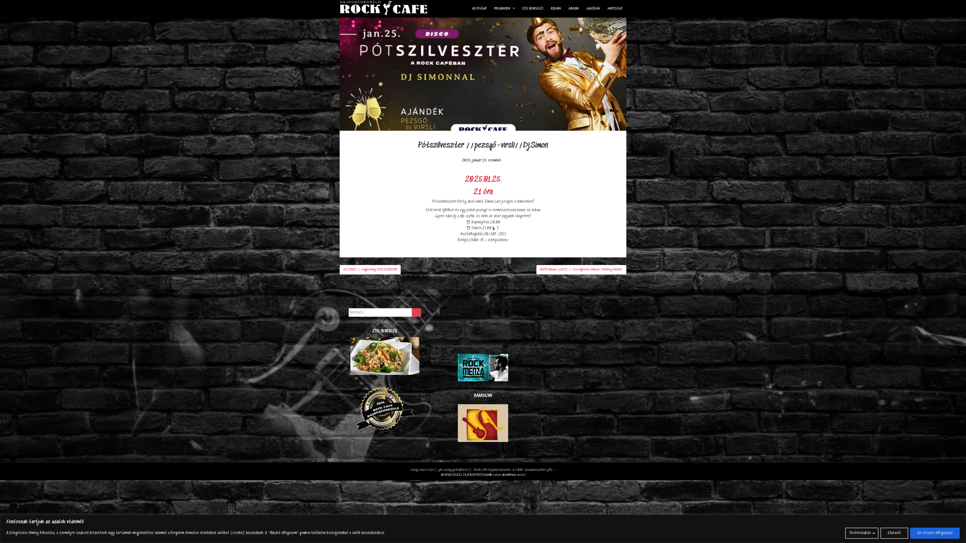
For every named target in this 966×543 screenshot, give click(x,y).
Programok (502, 9)
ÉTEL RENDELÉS (532, 9)
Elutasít (894, 533)
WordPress (509, 475)
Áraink (574, 9)
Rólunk (556, 9)
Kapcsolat (615, 9)
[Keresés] (416, 312)
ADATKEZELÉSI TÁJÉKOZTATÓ (461, 475)
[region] (483, 529)
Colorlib (487, 475)
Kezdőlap (479, 9)
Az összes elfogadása (934, 533)
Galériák (593, 9)
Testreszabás (860, 533)
